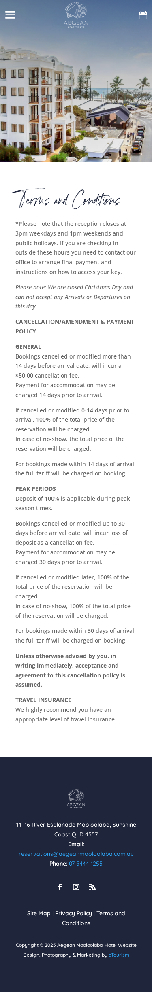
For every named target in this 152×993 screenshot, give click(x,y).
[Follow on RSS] (92, 887)
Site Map (39, 913)
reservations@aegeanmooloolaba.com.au (76, 853)
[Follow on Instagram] (76, 887)
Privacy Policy (73, 913)
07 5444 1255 (86, 863)
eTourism (119, 955)
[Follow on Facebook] (60, 887)
